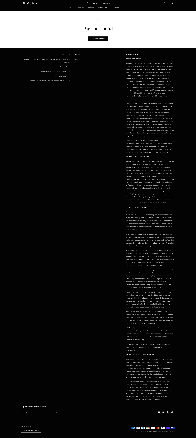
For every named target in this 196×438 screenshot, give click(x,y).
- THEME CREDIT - (157, 431)
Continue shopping (98, 38)
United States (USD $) (30, 430)
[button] (164, 3)
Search (76, 59)
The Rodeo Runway (146, 431)
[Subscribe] (56, 412)
